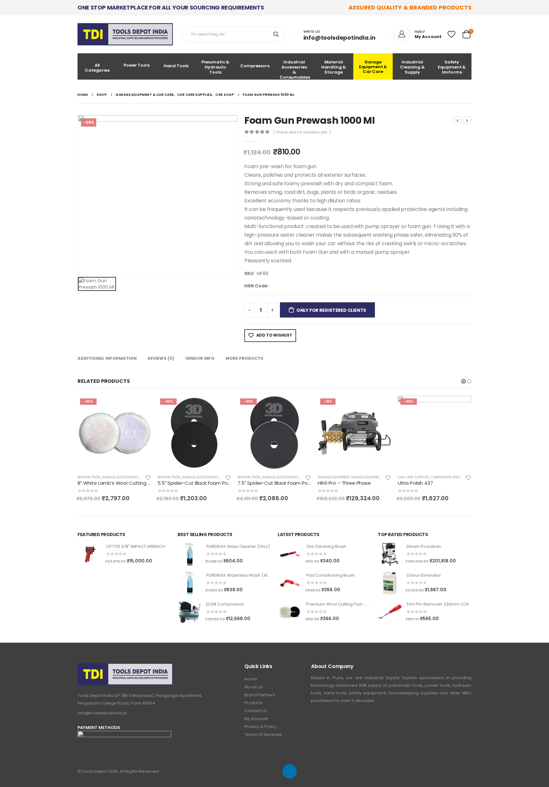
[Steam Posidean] (390, 554)
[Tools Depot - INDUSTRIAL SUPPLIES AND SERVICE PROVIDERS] (125, 34)
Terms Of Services (263, 734)
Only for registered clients (331, 310)
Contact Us (255, 711)
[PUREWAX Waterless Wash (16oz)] (189, 583)
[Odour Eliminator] (390, 583)
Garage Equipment (333, 477)
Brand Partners (259, 695)
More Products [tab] (244, 358)
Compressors (254, 66)
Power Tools (137, 65)
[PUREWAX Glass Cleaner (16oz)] (189, 554)
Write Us (311, 31)
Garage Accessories (120, 477)
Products (253, 703)
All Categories (97, 67)
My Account (256, 719)
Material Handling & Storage (333, 67)
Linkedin (289, 771)
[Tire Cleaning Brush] (290, 554)
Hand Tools (176, 66)
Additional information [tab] (107, 358)
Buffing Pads (89, 477)
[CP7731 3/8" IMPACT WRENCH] (89, 554)
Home (250, 679)
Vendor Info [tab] (199, 358)
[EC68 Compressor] (189, 612)
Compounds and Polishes (453, 477)
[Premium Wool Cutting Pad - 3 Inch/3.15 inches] (290, 612)
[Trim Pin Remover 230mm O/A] (390, 612)
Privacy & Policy (260, 727)
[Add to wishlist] (148, 477)
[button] (463, 381)
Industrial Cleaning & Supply (412, 67)
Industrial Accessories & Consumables (295, 69)
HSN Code (256, 286)
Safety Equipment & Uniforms (452, 67)
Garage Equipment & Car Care (373, 67)
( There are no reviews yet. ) (302, 132)
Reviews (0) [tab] (161, 358)
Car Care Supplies (413, 477)
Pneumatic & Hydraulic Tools (215, 67)
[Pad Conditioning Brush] (290, 583)
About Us (253, 687)
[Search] (277, 34)
